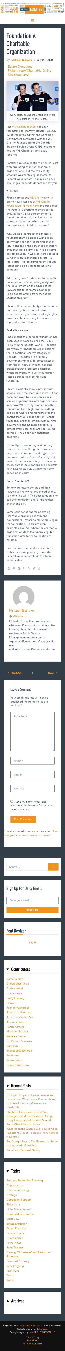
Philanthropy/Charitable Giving (29, 70)
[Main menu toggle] (32, 20)
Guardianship (14, 1238)
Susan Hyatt (13, 1060)
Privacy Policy (32, 1337)
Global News (31, 206)
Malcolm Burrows (17, 1032)
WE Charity (36, 198)
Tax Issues (12, 1271)
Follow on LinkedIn (32, 1344)
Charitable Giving (17, 1190)
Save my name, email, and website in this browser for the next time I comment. (31, 806)
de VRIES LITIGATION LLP (42, 1332)
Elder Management (18, 1209)
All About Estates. (31, 1326)
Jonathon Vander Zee (19, 1017)
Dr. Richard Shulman (19, 1041)
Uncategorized (18, 74)
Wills (9, 1280)
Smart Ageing (15, 1266)
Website (18, 616)
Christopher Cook (17, 984)
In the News (13, 1243)
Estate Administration (20, 1214)
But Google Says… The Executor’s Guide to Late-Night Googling (32, 1144)
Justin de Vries (15, 1022)
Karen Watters (15, 1027)
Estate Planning (16, 1228)
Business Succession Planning (24, 1181)
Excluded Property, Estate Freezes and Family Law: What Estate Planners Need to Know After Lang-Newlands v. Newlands (31, 1101)
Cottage (11, 1195)
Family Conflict (16, 1233)
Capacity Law (14, 1185)
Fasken (10, 1003)
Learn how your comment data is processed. (32, 833)
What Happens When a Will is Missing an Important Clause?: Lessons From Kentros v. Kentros (32, 1133)
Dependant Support (18, 1200)
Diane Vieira (14, 993)
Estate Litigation (16, 1224)
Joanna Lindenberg (18, 1012)
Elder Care (13, 1205)
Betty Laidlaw (14, 979)
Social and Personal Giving (23, 1150)
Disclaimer (32, 1340)
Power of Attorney (17, 1261)
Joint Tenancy (14, 1248)
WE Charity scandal (24, 127)
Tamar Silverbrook (17, 1065)
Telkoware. (42, 1329)
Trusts (10, 1275)
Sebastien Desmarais (19, 1051)
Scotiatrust (13, 1055)
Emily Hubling (15, 998)
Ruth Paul (12, 1046)
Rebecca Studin (16, 1036)
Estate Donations (20, 66)
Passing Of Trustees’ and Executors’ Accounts (28, 1254)
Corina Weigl (14, 989)
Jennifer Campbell (18, 1008)
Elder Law (12, 1219)
